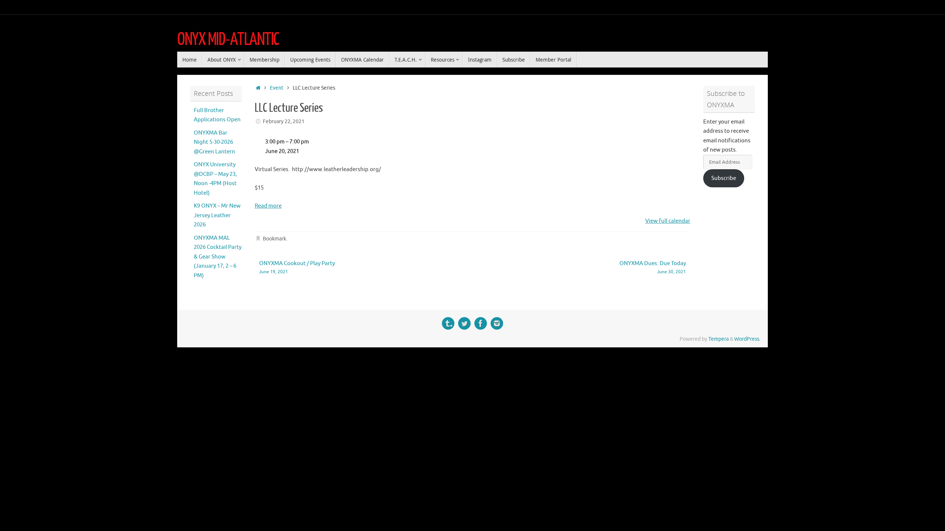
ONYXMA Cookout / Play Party (297, 267)
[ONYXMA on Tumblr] (448, 323)
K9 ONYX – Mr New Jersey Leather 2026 (217, 215)
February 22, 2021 (284, 121)
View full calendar (667, 221)
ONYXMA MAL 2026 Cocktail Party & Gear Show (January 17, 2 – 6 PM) (217, 257)
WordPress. (747, 339)
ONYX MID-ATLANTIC (228, 39)
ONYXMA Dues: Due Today (652, 267)
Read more (268, 205)
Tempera (718, 339)
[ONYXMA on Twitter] (464, 323)
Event (277, 88)
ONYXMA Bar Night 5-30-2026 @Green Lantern (214, 142)
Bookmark (274, 239)
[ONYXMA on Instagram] (497, 323)
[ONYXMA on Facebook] (480, 323)
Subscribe (723, 178)
